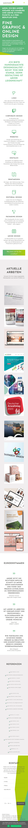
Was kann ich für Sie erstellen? (14, 253)
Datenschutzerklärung (16, 826)
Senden (21, 803)
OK (8, 826)
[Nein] (26, 824)
